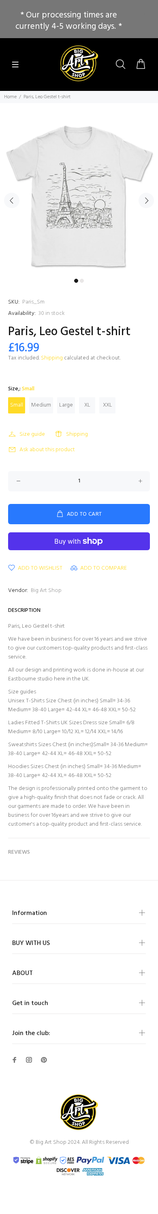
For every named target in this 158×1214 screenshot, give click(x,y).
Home (10, 97)
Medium (41, 405)
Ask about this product (47, 449)
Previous (11, 200)
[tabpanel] (79, 195)
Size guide (32, 434)
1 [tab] (76, 281)
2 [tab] (82, 281)
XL (87, 405)
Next (146, 200)
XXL (107, 405)
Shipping (52, 358)
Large (66, 405)
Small (16, 405)
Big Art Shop (46, 590)
